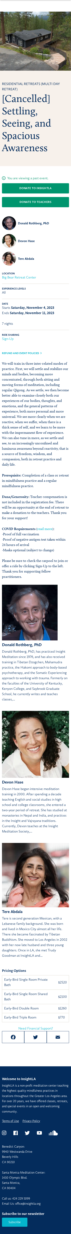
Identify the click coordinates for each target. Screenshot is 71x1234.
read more (44, 529)
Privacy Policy (31, 1121)
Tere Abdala (26, 259)
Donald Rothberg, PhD (33, 223)
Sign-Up (8, 339)
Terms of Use (10, 1121)
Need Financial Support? (35, 1028)
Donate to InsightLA (35, 188)
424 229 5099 (21, 1198)
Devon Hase (26, 241)
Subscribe (14, 1222)
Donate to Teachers (35, 202)
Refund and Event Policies (20, 353)
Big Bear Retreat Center (19, 277)
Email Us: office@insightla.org (21, 1203)
